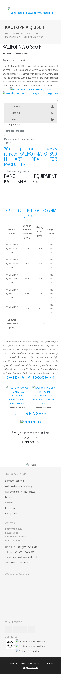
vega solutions (30, 667)
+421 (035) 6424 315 (23, 552)
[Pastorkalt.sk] (30, 12)
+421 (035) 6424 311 (26, 547)
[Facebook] (24, 3)
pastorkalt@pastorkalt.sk (25, 557)
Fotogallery (11, 513)
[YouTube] (28, 3)
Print (14, 119)
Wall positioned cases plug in (19, 486)
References (11, 508)
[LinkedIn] (32, 3)
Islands (8, 497)
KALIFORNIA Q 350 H (34, 37)
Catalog (16, 106)
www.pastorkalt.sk (19, 562)
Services (9, 502)
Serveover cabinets (14, 480)
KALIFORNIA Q (12, 37)
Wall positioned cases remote (23, 33)
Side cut (16, 112)
